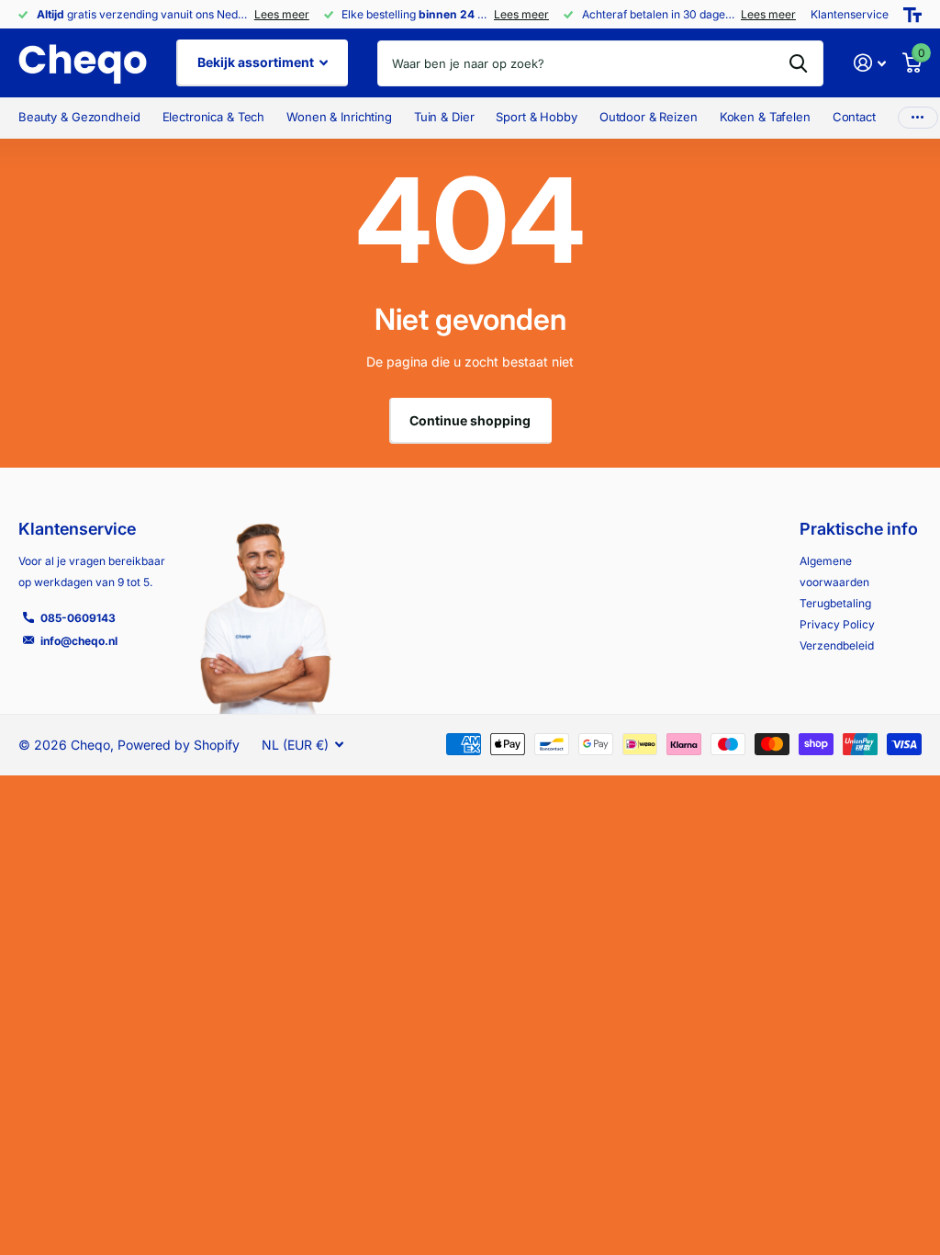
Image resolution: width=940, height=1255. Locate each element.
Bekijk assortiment (257, 62)
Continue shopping (470, 420)
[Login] (870, 63)
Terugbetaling (835, 603)
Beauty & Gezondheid (79, 116)
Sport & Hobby (536, 116)
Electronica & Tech (213, 116)
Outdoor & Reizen (648, 116)
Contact (854, 116)
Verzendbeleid (837, 645)
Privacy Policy (837, 624)
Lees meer (281, 14)
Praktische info (859, 528)
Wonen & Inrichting (339, 116)
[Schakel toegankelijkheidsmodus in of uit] (912, 15)
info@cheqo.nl (79, 641)
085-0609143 (78, 618)
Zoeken (798, 63)
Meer (918, 118)
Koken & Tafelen (765, 116)
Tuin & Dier (444, 116)
